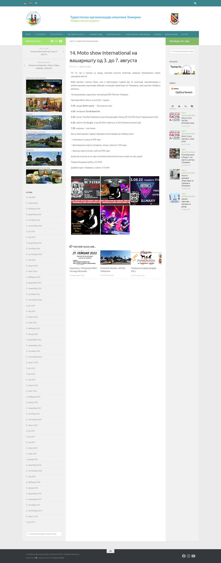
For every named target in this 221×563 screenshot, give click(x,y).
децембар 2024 (34, 243)
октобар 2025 (34, 220)
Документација (171, 34)
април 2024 (33, 266)
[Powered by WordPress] (36, 558)
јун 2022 (31, 374)
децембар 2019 (34, 494)
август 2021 (33, 425)
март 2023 (32, 323)
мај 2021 (31, 442)
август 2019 (33, 516)
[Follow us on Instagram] (56, 41)
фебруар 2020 (34, 482)
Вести (28, 34)
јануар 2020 (33, 488)
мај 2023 (31, 311)
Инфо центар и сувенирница (138, 34)
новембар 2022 (34, 345)
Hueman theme (58, 558)
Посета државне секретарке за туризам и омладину (187, 181)
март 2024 (32, 271)
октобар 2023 (34, 294)
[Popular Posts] (179, 106)
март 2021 (32, 454)
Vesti (72, 41)
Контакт (185, 34)
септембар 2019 (35, 511)
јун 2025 (31, 231)
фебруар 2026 (34, 209)
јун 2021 (31, 437)
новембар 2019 (34, 499)
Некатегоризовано (87, 41)
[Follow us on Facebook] (52, 41)
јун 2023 (31, 306)
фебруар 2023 (34, 328)
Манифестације (96, 34)
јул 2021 (31, 431)
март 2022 (32, 391)
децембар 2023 (34, 283)
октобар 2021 (34, 414)
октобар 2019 (34, 505)
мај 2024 (31, 260)
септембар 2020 (35, 471)
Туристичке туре (113, 34)
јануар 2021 (33, 459)
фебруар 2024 (34, 277)
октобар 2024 (34, 249)
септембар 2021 (35, 420)
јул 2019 (31, 522)
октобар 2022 (34, 351)
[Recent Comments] (185, 106)
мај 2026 (31, 197)
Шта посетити (56, 34)
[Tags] (192, 106)
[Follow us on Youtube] (60, 41)
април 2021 (33, 448)
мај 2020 (31, 477)
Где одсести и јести (76, 34)
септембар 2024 (35, 254)
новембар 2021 (34, 408)
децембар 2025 (34, 214)
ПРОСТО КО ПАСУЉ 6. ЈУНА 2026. (187, 138)
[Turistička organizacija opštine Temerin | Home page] (103, 19)
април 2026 (33, 203)
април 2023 (33, 317)
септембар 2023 (35, 300)
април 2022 (33, 385)
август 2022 (33, 362)
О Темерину (40, 34)
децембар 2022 (34, 340)
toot (74, 67)
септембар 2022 (35, 357)
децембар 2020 (34, 465)
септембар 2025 (35, 226)
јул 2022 (31, 368)
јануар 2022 (33, 402)
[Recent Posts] (172, 106)
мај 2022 (31, 380)
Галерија (157, 34)
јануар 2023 (33, 334)
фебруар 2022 (34, 397)
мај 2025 (31, 237)
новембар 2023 (34, 288)
